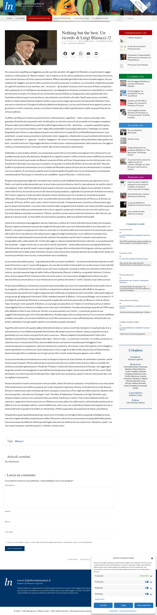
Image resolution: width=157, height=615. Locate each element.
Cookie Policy (113, 611)
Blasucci (19, 441)
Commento (9, 485)
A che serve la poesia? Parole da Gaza (133, 259)
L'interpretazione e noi (39, 18)
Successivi (84, 559)
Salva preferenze (144, 605)
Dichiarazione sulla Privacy (128, 611)
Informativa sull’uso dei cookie (82, 611)
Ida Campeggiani (86, 41)
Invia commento (14, 548)
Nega (123, 605)
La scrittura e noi (62, 18)
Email (8, 522)
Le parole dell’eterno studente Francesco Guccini (134, 236)
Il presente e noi (100, 18)
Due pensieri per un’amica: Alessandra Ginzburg (134, 281)
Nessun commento (77, 43)
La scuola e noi (82, 18)
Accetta (103, 605)
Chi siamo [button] (20, 18)
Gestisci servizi (99, 599)
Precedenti (73, 559)
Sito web (9, 532)
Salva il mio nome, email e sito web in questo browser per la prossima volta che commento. (49, 542)
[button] (152, 558)
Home (9, 18)
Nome (8, 511)
